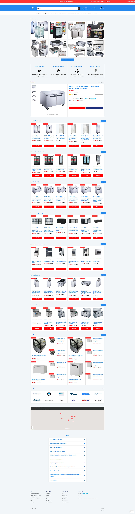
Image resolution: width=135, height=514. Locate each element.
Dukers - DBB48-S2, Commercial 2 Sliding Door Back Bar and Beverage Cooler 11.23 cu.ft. (85, 229)
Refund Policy (64, 500)
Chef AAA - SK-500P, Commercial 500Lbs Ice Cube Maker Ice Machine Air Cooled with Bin (74, 260)
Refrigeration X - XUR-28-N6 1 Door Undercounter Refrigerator (98, 364)
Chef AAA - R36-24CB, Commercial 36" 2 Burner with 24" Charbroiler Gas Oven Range (48, 321)
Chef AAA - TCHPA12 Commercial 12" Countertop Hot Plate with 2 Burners (61, 291)
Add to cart (77, 107)
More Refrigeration (101, 82)
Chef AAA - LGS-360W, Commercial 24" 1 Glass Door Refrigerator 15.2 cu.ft (61, 168)
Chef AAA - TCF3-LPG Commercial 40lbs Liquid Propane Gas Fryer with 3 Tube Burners (36, 292)
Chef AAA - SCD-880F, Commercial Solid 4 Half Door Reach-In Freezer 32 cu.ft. (61, 137)
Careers (47, 496)
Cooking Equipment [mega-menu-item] (46, 13)
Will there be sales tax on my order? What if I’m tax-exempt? (63, 455)
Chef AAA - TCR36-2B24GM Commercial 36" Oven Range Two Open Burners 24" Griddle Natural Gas (61, 321)
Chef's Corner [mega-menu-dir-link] (94, 13)
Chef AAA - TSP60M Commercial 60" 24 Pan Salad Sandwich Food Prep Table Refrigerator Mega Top (86, 198)
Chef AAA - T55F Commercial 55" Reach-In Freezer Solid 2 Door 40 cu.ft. (49, 137)
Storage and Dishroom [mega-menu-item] (63, 13)
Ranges (32, 503)
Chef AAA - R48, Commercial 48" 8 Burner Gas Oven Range (37, 320)
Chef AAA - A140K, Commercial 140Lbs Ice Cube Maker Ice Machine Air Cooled (61, 260)
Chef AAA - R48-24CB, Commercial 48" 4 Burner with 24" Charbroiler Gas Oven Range (73, 321)
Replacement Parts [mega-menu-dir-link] (72, 13)
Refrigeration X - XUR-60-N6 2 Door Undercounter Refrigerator (38, 380)
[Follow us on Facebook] (101, 510)
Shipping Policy (65, 498)
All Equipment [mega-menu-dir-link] (79, 13)
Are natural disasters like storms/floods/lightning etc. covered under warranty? (65, 475)
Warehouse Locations (50, 503)
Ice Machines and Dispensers (36, 498)
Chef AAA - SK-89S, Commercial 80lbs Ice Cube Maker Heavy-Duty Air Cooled (86, 260)
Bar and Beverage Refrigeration (95, 29)
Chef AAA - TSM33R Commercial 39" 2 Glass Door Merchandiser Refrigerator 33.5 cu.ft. (36, 168)
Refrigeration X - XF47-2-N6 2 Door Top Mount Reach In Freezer (98, 376)
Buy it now (95, 107)
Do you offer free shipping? (56, 439)
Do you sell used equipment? (56, 459)
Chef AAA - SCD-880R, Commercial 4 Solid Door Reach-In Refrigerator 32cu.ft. (73, 137)
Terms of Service (65, 502)
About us (48, 493)
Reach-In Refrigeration (39, 29)
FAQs (63, 493)
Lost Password (49, 502)
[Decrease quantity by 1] (74, 104)
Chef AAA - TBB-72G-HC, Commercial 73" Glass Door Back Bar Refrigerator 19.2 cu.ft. (73, 229)
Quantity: (71, 104)
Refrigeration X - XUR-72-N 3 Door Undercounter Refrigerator (98, 340)
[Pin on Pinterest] (98, 94)
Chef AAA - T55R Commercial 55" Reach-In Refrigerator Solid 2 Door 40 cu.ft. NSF (37, 137)
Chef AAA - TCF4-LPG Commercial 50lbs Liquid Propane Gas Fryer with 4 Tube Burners (48, 292)
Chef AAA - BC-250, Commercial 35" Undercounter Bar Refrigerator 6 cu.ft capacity (49, 229)
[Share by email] (102, 94)
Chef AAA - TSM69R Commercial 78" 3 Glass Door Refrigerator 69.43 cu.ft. (49, 168)
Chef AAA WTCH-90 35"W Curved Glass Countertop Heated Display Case (60, 340)
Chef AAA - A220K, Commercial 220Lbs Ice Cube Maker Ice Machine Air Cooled (49, 260)
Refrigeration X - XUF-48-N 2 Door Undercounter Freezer (61, 364)
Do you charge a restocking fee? (57, 462)
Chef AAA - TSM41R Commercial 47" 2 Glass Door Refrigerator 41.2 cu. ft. (73, 168)
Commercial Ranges (95, 48)
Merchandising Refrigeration (58, 29)
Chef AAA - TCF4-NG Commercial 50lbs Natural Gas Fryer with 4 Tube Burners (97, 292)
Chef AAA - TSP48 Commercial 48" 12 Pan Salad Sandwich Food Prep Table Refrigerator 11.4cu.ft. (49, 198)
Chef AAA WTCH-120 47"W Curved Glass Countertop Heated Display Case (39, 356)
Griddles (77, 48)
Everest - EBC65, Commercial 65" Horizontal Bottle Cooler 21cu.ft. (61, 229)
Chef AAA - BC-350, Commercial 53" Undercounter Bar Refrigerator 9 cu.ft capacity (37, 229)
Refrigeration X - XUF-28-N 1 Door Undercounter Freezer (75, 380)
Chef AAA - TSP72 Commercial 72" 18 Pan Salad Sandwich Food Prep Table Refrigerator (61, 198)
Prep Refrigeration (76, 29)
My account (93, 8)
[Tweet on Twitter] (100, 94)
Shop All (102, 120)
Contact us (48, 495)
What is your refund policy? (56, 447)
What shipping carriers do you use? (57, 451)
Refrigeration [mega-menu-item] (38, 13)
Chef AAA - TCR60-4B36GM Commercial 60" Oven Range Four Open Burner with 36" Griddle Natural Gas (98, 321)
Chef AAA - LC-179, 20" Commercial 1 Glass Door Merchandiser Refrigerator (97, 168)
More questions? (53, 480)
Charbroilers (58, 48)
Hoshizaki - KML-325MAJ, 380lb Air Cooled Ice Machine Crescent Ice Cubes (98, 260)
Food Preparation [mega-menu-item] (54, 13)
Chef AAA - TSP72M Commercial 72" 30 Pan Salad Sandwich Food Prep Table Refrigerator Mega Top (37, 198)
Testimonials (64, 495)
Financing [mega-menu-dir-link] (89, 13)
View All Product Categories (67, 59)
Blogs (47, 498)
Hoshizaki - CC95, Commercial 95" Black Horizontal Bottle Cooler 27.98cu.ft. (97, 229)
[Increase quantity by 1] (80, 104)
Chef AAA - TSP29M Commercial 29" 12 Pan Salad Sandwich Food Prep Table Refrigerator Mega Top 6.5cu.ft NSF (98, 199)
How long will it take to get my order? (58, 443)
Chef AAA (70, 92)
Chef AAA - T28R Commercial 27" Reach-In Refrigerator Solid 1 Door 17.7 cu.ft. (98, 137)
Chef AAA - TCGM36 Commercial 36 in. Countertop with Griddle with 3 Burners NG (86, 292)
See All (103, 388)
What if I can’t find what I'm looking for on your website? (62, 466)
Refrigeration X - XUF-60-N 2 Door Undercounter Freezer (98, 352)
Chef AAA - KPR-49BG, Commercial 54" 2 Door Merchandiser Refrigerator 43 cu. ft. (85, 168)
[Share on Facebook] (96, 94)
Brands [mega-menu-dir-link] (84, 13)
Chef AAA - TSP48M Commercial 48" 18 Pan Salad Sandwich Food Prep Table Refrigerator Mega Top (73, 198)
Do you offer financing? (55, 470)
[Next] (104, 135)
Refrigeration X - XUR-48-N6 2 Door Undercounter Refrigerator (61, 376)
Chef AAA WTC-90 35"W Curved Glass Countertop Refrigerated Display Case (60, 352)
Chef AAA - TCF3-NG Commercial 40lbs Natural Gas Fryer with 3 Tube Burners (73, 292)
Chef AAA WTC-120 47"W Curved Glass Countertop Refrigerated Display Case (76, 356)
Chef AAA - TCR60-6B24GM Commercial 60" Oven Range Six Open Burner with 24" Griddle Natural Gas (86, 321)
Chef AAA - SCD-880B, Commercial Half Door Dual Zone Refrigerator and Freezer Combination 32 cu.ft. (85, 138)
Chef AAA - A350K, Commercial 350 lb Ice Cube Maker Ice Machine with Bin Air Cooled (36, 260)
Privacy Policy (64, 496)
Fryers (39, 48)
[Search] (79, 8)
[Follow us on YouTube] (103, 510)
